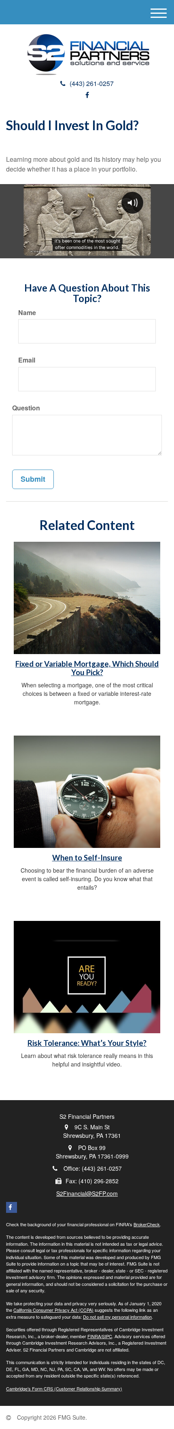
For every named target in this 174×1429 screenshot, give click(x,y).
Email (26, 360)
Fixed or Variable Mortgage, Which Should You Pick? (87, 668)
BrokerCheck (147, 1224)
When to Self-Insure (87, 857)
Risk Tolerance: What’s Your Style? (87, 1042)
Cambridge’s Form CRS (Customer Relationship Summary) (64, 1388)
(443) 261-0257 (92, 83)
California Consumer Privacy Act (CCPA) (53, 1310)
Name (27, 312)
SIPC (107, 1336)
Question (26, 407)
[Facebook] (87, 94)
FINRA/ (94, 1336)
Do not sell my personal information (117, 1316)
